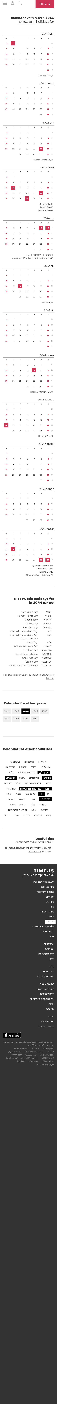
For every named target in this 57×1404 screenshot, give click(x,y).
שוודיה (16, 815)
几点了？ (35, 1048)
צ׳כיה (33, 810)
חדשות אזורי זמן (46, 954)
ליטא (9, 794)
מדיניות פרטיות (46, 1026)
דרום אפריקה (26, 22)
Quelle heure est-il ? (34, 1051)
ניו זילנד (22, 799)
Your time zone (45, 891)
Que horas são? (47, 1055)
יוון (48, 794)
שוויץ (7, 815)
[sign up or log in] (12, 4)
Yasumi (24, 675)
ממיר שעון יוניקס (45, 976)
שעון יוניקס (48, 971)
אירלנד (34, 767)
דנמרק (48, 783)
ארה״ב (44, 772)
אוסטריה (42, 761)
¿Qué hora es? (14, 1051)
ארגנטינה (10, 767)
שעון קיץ (50, 901)
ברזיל (47, 778)
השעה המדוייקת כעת (43, 881)
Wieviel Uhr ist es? (29, 1058)
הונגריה (7, 783)
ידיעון (51, 958)
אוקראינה (15, 761)
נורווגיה (33, 799)
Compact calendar (43, 926)
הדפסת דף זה (34, 851)
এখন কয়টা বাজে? (16, 1055)
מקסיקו (45, 799)
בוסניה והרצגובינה (26, 772)
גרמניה (10, 778)
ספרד (43, 804)
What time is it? (21, 1048)
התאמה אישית (47, 984)
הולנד (18, 783)
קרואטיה (38, 815)
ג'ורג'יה (22, 778)
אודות (51, 1003)
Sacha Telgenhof (40, 675)
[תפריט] (5, 3)
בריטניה (34, 777)
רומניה (27, 815)
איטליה (46, 767)
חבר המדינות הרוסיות (35, 788)
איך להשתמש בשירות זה (42, 999)
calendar (32, 20)
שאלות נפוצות (47, 994)
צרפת (44, 810)
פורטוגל (23, 804)
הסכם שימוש (47, 1021)
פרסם (51, 1016)
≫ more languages (45, 1064)
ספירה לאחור (47, 911)
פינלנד (12, 804)
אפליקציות (49, 944)
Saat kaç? (21, 1061)
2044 (45, 33)
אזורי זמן (50, 896)
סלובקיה (10, 799)
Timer (50, 916)
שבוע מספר (48, 931)
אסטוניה (23, 767)
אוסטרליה (29, 761)
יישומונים (49, 949)
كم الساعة (50, 1051)
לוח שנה (50, 921)
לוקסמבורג (30, 794)
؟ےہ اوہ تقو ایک (48, 1061)
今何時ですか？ (47, 1058)
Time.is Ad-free (45, 989)
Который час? (31, 1055)
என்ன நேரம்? (34, 1061)
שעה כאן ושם (47, 886)
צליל (52, 936)
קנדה (48, 815)
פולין (33, 804)
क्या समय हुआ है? (48, 1048)
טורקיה (11, 788)
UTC (51, 966)
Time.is (45, 4)
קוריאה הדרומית (17, 809)
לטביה (18, 794)
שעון (52, 906)
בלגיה (11, 772)
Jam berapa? (12, 1058)
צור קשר (50, 1008)
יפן (41, 794)
